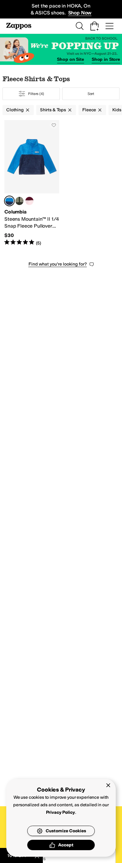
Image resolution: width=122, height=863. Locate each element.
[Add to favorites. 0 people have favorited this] (54, 125)
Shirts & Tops (53, 110)
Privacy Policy (60, 812)
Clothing (15, 110)
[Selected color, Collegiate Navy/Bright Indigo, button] (9, 201)
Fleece (89, 110)
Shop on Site (70, 59)
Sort (91, 94)
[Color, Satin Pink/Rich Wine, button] (29, 201)
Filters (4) (36, 94)
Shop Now (80, 13)
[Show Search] (79, 26)
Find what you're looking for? (57, 264)
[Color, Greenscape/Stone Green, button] (19, 201)
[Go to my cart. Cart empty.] (94, 26)
